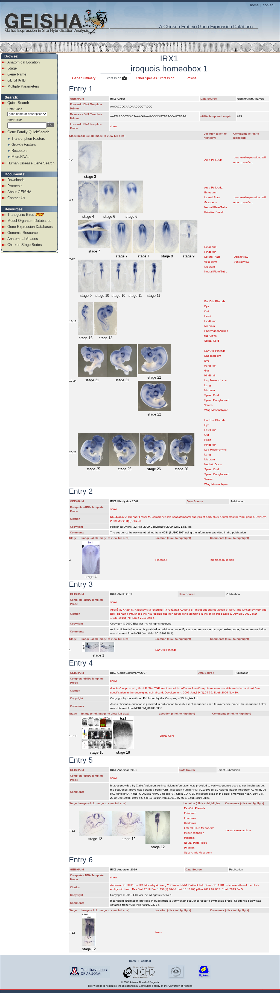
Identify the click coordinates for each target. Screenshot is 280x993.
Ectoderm (210, 192)
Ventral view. (241, 261)
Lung (207, 385)
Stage (12, 68)
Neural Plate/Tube (215, 207)
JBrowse (190, 78)
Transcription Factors (28, 139)
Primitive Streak (214, 212)
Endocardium (212, 355)
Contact (146, 960)
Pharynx (189, 847)
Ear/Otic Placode (215, 301)
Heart (207, 316)
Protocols (14, 186)
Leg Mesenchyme (215, 380)
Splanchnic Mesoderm (198, 852)
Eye (206, 306)
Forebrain (210, 365)
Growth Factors (23, 145)
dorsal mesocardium (238, 830)
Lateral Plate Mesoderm (199, 827)
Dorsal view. (241, 256)
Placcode (161, 559)
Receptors (19, 151)
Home (133, 960)
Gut (206, 311)
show (113, 126)
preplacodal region (222, 559)
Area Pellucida (213, 159)
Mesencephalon (194, 832)
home (254, 4)
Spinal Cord (211, 340)
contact (269, 4)
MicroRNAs (20, 157)
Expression (113, 78)
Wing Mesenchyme (216, 409)
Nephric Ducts (213, 464)
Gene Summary (83, 78)
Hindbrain (210, 251)
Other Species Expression (155, 78)
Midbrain (209, 266)
